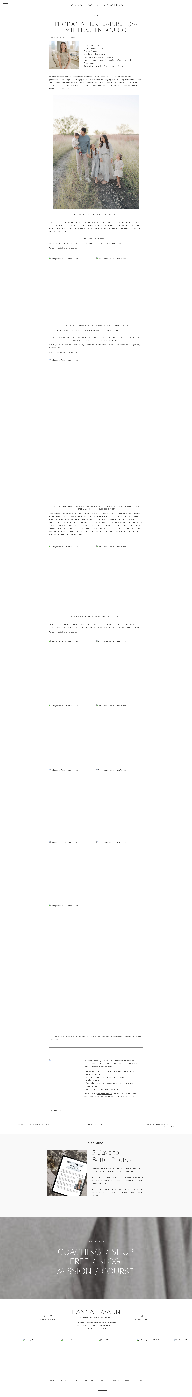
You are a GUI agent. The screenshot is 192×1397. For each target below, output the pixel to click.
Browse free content (93, 1071)
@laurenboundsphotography (102, 57)
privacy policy (187, 1395)
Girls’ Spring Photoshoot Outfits (34, 1124)
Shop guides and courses (95, 1077)
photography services (104, 1094)
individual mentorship (113, 1083)
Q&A (96, 16)
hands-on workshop (111, 1089)
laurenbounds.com (98, 54)
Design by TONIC (102, 1390)
